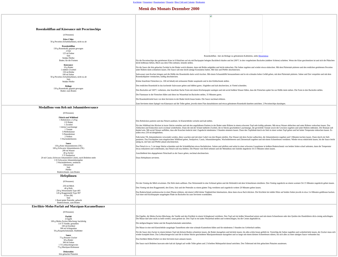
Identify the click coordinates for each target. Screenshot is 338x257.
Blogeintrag (263, 56)
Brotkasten (200, 2)
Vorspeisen (147, 2)
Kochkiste (137, 2)
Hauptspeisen (159, 2)
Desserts (169, 2)
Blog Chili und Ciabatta (184, 2)
